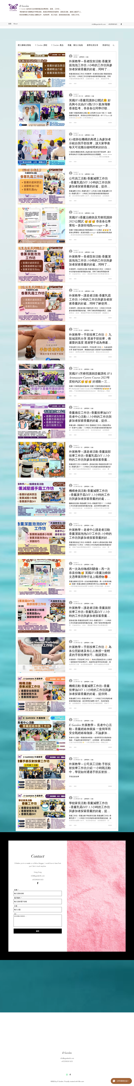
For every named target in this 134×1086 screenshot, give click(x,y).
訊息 (15, 918)
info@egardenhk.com (99, 24)
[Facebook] (121, 24)
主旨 (15, 911)
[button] (114, 45)
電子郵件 (17, 903)
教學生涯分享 (92, 45)
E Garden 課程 (41, 45)
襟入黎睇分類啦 (24, 45)
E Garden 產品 (57, 45)
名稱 (15, 894)
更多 (104, 45)
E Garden (24, 6)
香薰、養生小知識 (75, 45)
